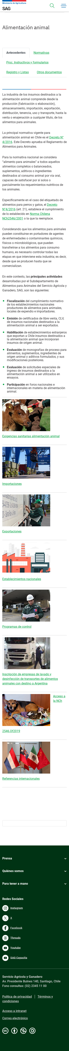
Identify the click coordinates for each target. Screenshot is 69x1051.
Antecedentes (15, 52)
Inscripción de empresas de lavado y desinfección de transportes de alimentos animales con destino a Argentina (30, 678)
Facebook (16, 927)
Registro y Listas (17, 72)
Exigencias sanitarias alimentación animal (31, 436)
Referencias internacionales (21, 778)
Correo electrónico (15, 1018)
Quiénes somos (13, 871)
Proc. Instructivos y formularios (27, 62)
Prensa (7, 858)
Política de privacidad (17, 996)
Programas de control (16, 626)
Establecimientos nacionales (21, 579)
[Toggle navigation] (52, 5)
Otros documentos (49, 72)
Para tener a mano (15, 883)
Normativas (41, 52)
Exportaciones (11, 531)
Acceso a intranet (14, 1011)
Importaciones (12, 484)
